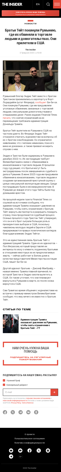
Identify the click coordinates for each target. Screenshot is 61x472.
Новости (30, 24)
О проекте (29, 434)
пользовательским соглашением (38, 398)
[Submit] (54, 392)
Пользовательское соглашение (30, 438)
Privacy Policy (16, 403)
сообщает (41, 102)
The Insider (30, 49)
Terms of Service (27, 403)
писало (7, 117)
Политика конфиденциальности (29, 442)
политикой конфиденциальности (15, 400)
